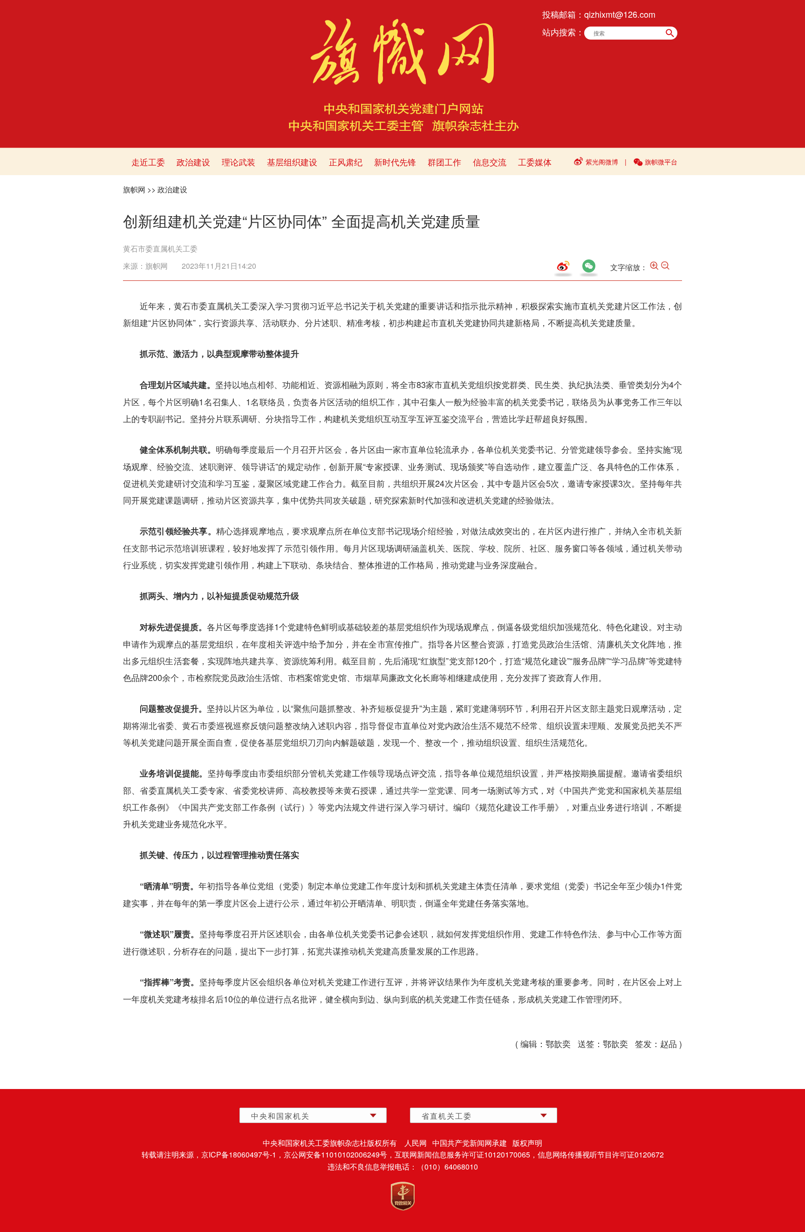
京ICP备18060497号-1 (238, 1154)
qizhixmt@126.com (619, 14)
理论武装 (238, 162)
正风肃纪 (345, 162)
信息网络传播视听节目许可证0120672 (601, 1154)
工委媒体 (535, 162)
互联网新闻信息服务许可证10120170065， (466, 1154)
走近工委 (148, 162)
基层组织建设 (292, 162)
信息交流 (489, 162)
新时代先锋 (395, 162)
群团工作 (444, 162)
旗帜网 (134, 189)
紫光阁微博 (602, 161)
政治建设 (193, 162)
